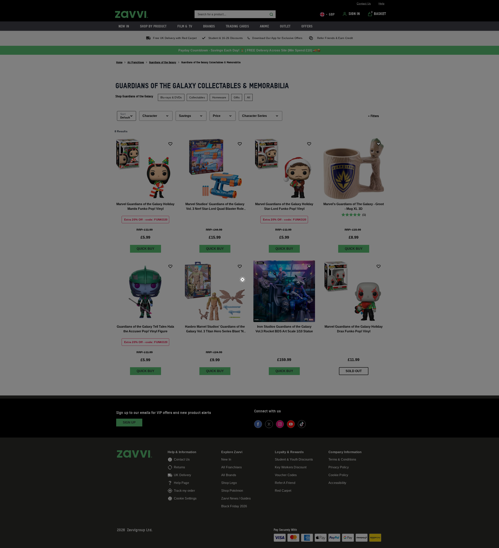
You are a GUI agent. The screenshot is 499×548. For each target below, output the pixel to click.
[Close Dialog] (242, 279)
